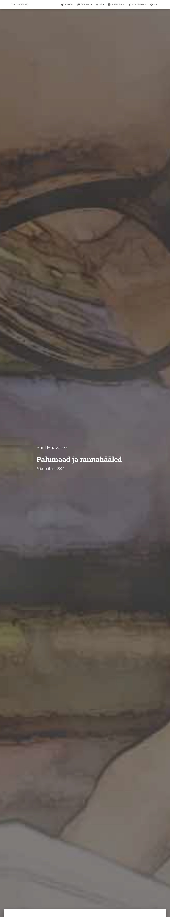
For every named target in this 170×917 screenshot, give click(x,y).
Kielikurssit (84, 4)
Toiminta (66, 4)
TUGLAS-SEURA (19, 4)
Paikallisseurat (136, 4)
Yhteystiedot (115, 4)
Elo (99, 4)
